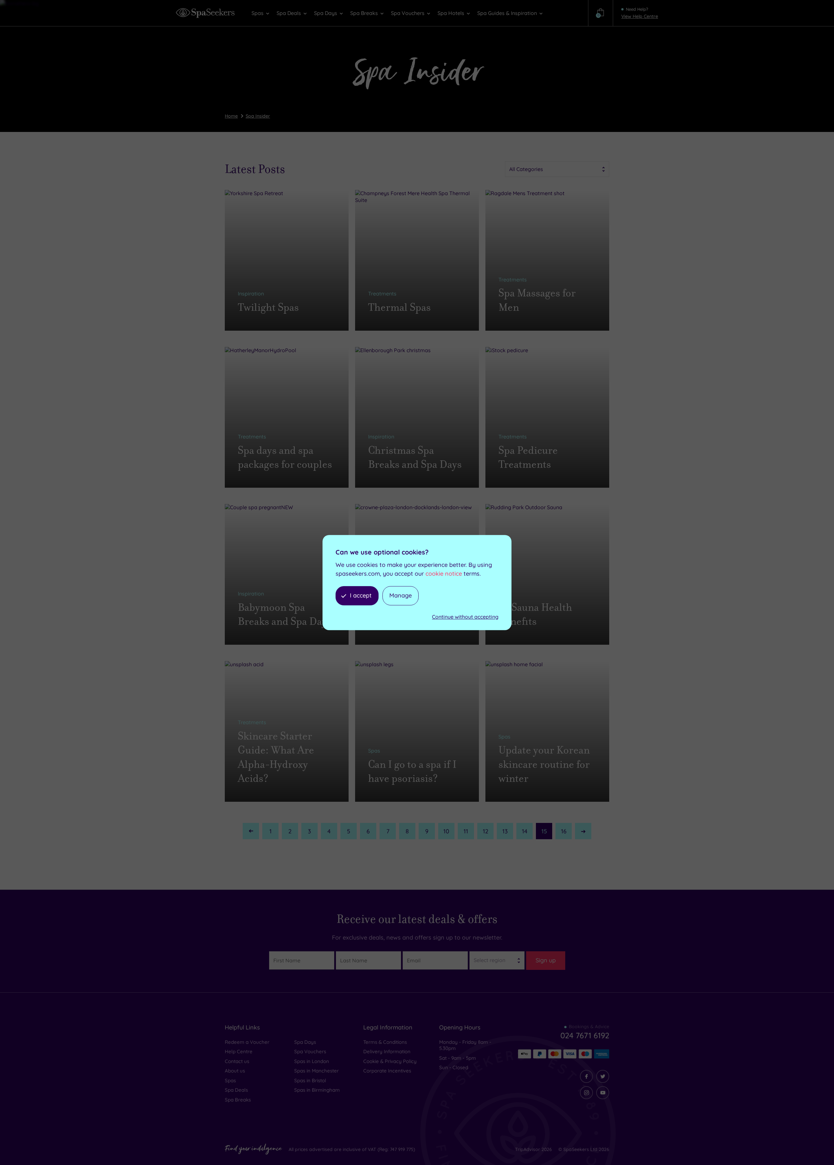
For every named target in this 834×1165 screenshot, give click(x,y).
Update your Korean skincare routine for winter (544, 764)
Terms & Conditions (385, 1042)
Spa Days (305, 1042)
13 (505, 831)
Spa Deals (236, 1090)
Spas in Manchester (316, 1071)
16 (564, 831)
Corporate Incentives (387, 1071)
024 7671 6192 (584, 1035)
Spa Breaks (238, 1100)
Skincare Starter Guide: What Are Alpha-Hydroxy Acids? (276, 757)
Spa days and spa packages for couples (285, 457)
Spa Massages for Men (537, 300)
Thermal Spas (399, 307)
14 (524, 831)
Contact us (237, 1061)
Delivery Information (386, 1051)
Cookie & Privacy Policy (390, 1061)
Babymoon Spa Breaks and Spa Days (284, 614)
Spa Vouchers (310, 1051)
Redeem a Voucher (247, 1042)
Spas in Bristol (310, 1080)
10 (446, 831)
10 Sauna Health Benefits (535, 614)
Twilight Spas (268, 307)
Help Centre (238, 1051)
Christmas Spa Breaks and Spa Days (415, 457)
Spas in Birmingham (317, 1090)
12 (485, 831)
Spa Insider (258, 116)
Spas (230, 1080)
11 (466, 831)
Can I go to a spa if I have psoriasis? (412, 771)
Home (231, 116)
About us (235, 1071)
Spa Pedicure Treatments (528, 457)
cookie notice (443, 573)
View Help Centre (639, 16)
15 (544, 831)
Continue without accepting (465, 616)
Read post (260, 321)
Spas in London (311, 1061)
